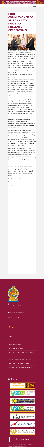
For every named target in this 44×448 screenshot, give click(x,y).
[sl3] (22, 260)
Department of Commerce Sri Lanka (19, 364)
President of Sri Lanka (15, 341)
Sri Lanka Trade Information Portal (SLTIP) (20, 367)
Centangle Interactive (20, 446)
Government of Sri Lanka (16, 349)
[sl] (22, 203)
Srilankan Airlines (14, 356)
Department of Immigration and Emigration (21, 352)
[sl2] (22, 231)
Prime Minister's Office (15, 345)
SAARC (11, 371)
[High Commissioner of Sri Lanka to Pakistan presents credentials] (22, 42)
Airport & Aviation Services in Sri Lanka (20, 360)
